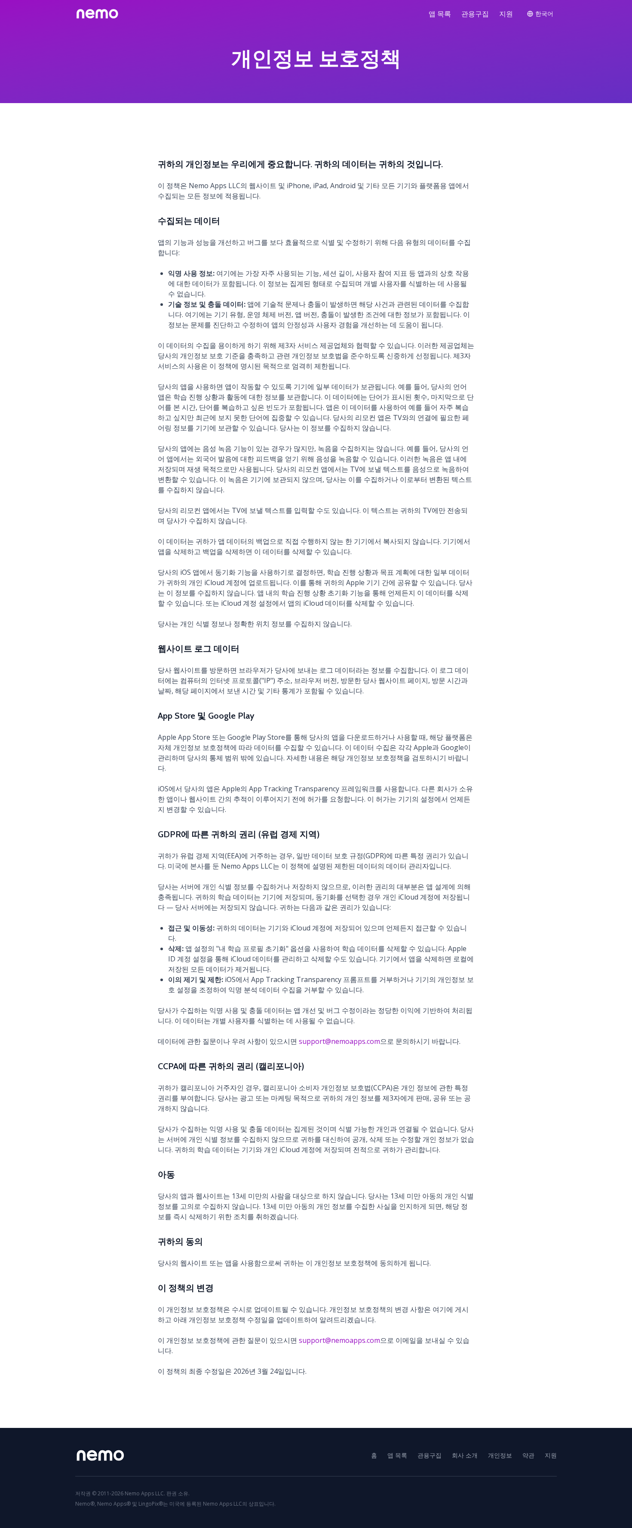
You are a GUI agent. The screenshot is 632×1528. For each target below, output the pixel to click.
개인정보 (500, 1455)
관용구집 (475, 13)
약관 (528, 1455)
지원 (506, 13)
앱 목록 (440, 13)
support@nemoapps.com (339, 1041)
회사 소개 (465, 1455)
